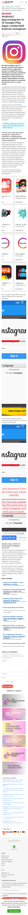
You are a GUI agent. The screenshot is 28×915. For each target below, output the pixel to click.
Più (2, 870)
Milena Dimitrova (8, 33)
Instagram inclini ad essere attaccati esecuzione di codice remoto (13, 125)
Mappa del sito (5, 856)
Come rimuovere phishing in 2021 (14, 643)
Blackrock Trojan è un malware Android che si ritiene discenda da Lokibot (14, 626)
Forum (3, 865)
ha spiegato (21, 102)
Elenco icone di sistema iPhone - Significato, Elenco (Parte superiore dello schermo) (13, 790)
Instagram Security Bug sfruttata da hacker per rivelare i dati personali (14, 590)
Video (2, 863)
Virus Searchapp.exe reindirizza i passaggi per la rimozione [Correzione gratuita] (14, 808)
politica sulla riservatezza (13, 907)
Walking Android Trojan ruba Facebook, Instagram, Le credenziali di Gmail (12, 599)
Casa (3, 6)
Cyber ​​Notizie (10, 6)
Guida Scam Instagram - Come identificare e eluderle (13, 583)
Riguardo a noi (5, 873)
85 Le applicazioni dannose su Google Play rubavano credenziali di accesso (14, 635)
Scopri (3, 853)
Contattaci (4, 876)
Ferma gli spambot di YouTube (13, 607)
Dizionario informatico (6, 859)
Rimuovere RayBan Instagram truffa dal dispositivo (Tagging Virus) (13, 617)
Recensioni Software (6, 861)
